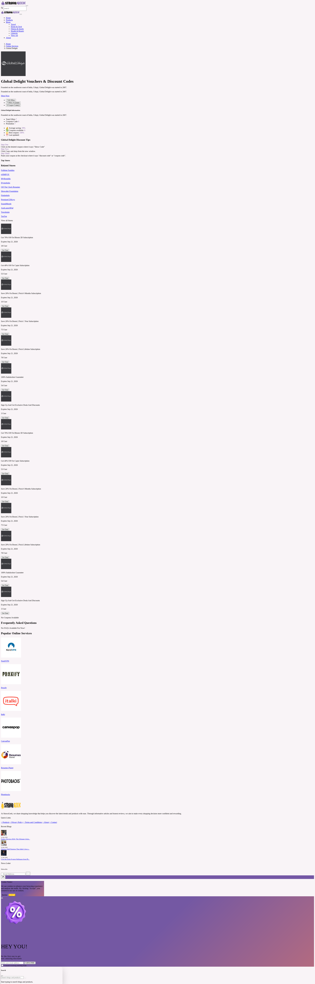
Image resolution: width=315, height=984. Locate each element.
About (8, 38)
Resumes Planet (7, 768)
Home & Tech (16, 27)
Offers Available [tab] (13, 103)
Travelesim (5, 212)
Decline (4, 895)
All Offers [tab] (11, 100)
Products (9, 20)
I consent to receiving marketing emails (15, 966)
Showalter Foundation (9, 191)
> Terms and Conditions (32, 822)
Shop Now (5, 96)
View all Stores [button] (7, 220)
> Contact (53, 822)
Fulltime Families (7, 170)
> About (45, 822)
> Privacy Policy (16, 822)
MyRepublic (6, 179)
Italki (3, 714)
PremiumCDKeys (8, 200)
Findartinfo (5, 195)
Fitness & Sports (17, 29)
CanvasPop (5, 741)
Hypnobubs (5, 183)
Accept (12, 895)
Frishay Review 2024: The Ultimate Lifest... (15, 839)
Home (8, 18)
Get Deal (5, 250)
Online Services (12, 46)
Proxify (4, 688)
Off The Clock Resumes (10, 187)
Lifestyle (14, 33)
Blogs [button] (8, 22)
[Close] (21, 14)
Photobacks (5, 794)
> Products (5, 822)
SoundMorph (6, 204)
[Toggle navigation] (27, 5)
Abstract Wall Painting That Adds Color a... (15, 849)
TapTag (4, 216)
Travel (13, 24)
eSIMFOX (5, 174)
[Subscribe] (28, 873)
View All (14, 35)
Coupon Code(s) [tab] (13, 105)
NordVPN (5, 661)
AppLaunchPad (7, 208)
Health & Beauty (17, 31)
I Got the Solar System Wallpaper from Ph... (15, 859)
